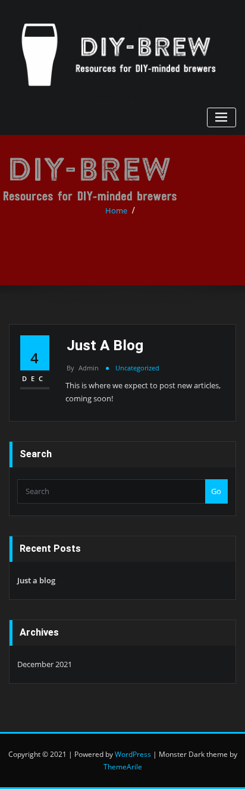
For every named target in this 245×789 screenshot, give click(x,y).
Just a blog (105, 345)
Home (116, 210)
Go (216, 491)
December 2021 (44, 664)
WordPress (133, 754)
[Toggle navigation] (221, 117)
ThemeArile (122, 767)
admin (83, 367)
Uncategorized (137, 367)
